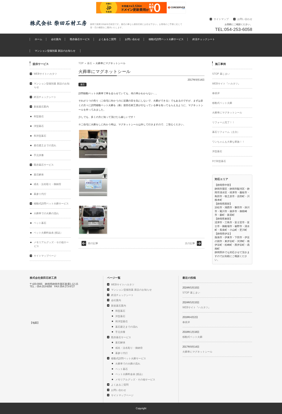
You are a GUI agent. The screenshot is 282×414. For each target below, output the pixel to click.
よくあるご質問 (107, 39)
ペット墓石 (155, 49)
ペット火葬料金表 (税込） (48, 232)
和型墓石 (39, 116)
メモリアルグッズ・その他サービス (135, 379)
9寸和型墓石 (219, 161)
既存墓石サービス (80, 39)
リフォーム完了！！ (223, 122)
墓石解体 (39, 174)
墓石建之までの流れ (132, 49)
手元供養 (39, 155)
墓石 (89, 63)
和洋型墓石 (40, 135)
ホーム (38, 39)
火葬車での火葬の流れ (198, 49)
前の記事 (93, 243)
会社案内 (56, 39)
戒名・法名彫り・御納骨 (47, 184)
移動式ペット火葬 (222, 103)
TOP (81, 63)
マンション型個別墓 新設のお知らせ (55, 50)
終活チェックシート (203, 39)
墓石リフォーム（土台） (226, 132)
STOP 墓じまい (221, 73)
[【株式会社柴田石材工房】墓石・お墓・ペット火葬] (58, 23)
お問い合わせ (132, 39)
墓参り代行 (73, 49)
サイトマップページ (45, 255)
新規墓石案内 (41, 106)
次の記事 (190, 243)
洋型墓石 (39, 126)
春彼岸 (216, 93)
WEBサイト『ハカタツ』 (226, 83)
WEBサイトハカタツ (45, 73)
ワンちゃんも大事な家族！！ (228, 141)
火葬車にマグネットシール (227, 112)
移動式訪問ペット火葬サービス (166, 39)
